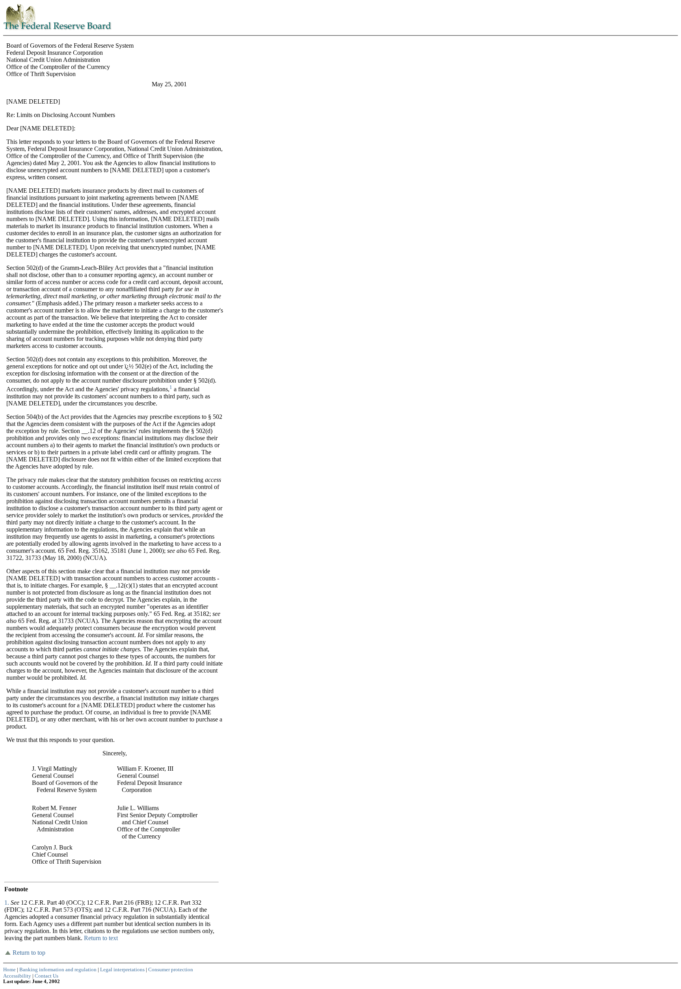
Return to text (101, 938)
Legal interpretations (122, 969)
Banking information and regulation (58, 969)
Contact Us (46, 976)
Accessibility (17, 976)
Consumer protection (170, 969)
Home (9, 969)
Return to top (29, 952)
